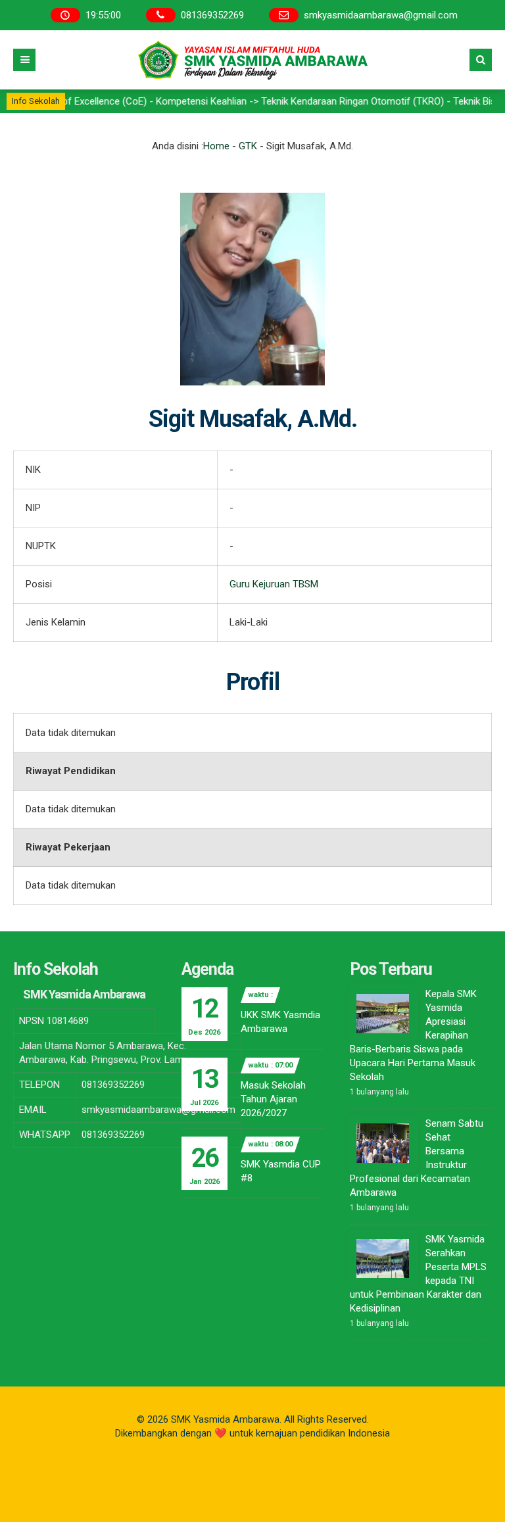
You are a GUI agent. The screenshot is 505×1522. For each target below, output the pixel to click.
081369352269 (212, 15)
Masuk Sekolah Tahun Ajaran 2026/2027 (273, 1099)
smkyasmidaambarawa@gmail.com (381, 15)
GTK (248, 146)
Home (216, 146)
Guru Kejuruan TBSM (273, 584)
